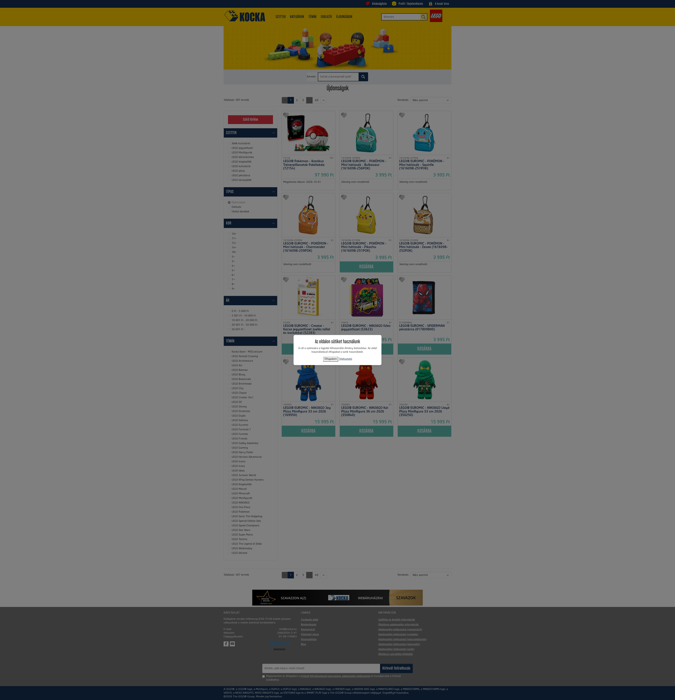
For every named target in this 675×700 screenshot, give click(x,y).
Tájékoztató (345, 359)
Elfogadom (330, 359)
